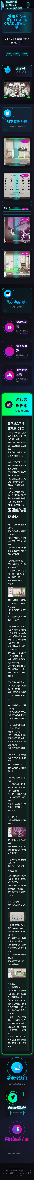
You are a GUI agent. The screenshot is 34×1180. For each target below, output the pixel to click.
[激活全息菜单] (28, 5)
